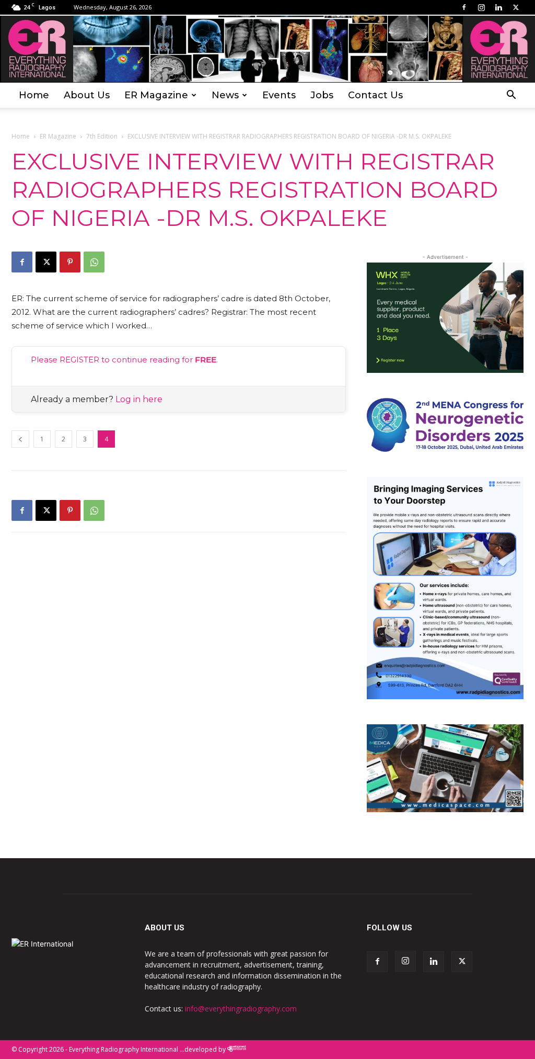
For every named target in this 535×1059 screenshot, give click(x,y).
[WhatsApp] (94, 262)
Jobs (321, 95)
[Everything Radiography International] (267, 49)
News (225, 95)
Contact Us (375, 95)
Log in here (138, 399)
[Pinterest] (70, 262)
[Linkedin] (498, 7)
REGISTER (79, 360)
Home (34, 95)
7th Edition (102, 136)
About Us (87, 95)
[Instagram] (481, 7)
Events (279, 95)
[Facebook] (464, 7)
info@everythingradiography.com (241, 1009)
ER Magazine (156, 95)
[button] (511, 96)
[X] (516, 7)
